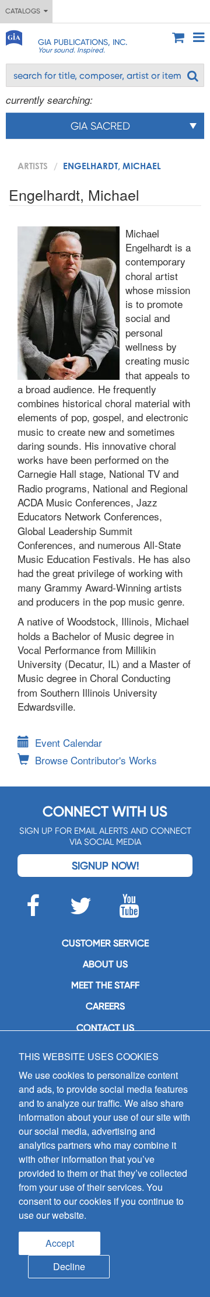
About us (105, 964)
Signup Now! (105, 865)
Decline (69, 1266)
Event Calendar (68, 742)
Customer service (105, 943)
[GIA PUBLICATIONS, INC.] (13, 36)
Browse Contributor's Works (96, 760)
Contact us (105, 1027)
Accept (60, 1243)
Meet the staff (105, 985)
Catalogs (24, 11)
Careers (105, 1006)
